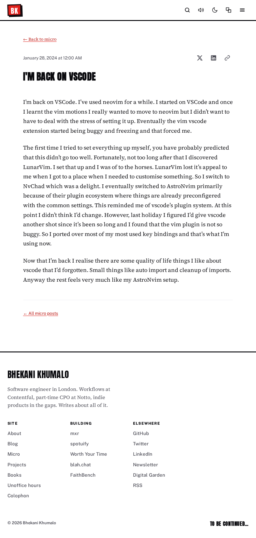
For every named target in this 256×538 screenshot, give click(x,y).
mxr (74, 433)
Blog (12, 443)
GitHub (141, 433)
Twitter (141, 443)
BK (14, 11)
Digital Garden (149, 475)
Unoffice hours (24, 485)
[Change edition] (228, 10)
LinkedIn (142, 454)
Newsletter (145, 464)
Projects (16, 464)
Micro (13, 454)
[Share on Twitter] (199, 58)
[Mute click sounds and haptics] (201, 10)
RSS (137, 485)
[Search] (187, 10)
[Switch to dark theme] (215, 10)
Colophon (18, 495)
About (14, 433)
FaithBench (83, 475)
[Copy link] (227, 58)
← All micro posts (40, 313)
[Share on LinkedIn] (213, 58)
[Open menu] (242, 10)
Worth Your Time (88, 454)
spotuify (79, 443)
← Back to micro (40, 39)
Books (14, 475)
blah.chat (80, 464)
